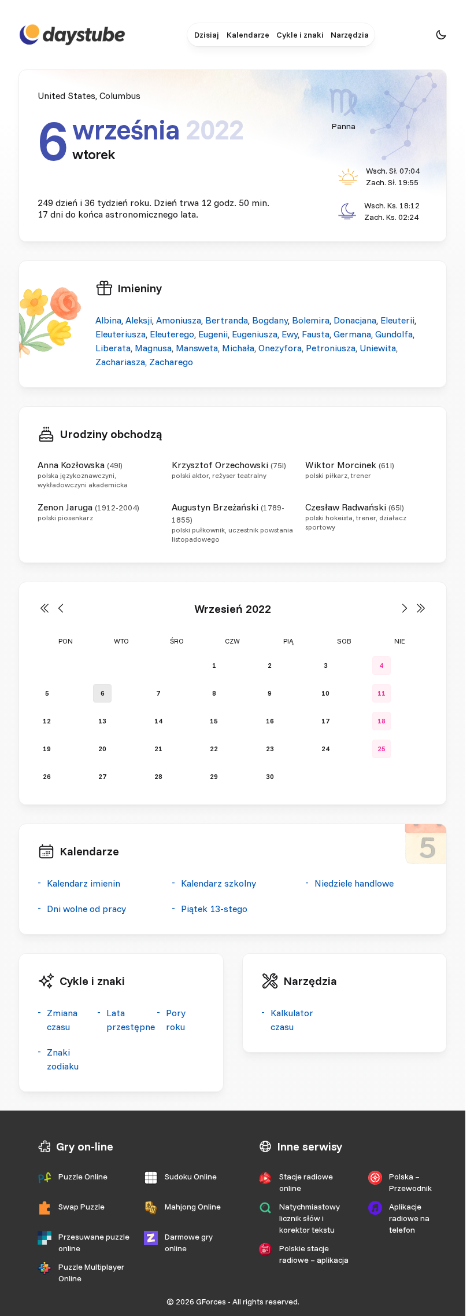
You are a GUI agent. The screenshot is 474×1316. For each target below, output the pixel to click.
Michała (238, 348)
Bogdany (270, 320)
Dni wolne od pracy (86, 908)
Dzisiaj (206, 35)
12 (47, 720)
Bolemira (310, 320)
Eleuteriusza (120, 334)
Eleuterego (172, 334)
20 (102, 748)
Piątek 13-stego (214, 908)
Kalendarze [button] (248, 35)
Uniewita (378, 348)
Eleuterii (397, 320)
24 (325, 748)
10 (325, 693)
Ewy (290, 334)
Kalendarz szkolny (218, 883)
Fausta (315, 334)
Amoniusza (178, 320)
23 (270, 748)
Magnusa (153, 348)
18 (381, 720)
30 (270, 776)
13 (102, 720)
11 (381, 693)
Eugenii (213, 334)
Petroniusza (331, 348)
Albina (108, 320)
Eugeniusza (254, 334)
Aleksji (138, 320)
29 (214, 776)
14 (158, 720)
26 (47, 776)
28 (158, 776)
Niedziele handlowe (354, 883)
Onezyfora (280, 348)
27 (102, 776)
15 (214, 720)
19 (47, 748)
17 (325, 720)
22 (214, 748)
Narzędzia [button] (350, 35)
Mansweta (197, 348)
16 (270, 720)
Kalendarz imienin (83, 883)
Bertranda (226, 320)
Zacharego (171, 361)
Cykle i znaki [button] (300, 35)
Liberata (113, 348)
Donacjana (355, 320)
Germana (352, 334)
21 (158, 748)
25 (381, 748)
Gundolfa (394, 334)
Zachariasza (120, 361)
